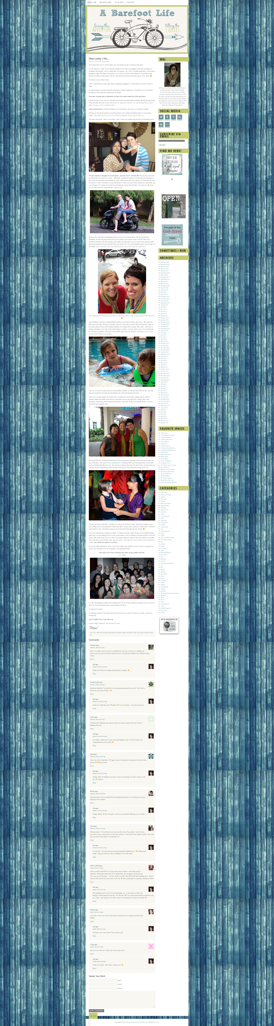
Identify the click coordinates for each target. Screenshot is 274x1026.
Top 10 (163, 600)
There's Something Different (169, 482)
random (163, 582)
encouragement (165, 531)
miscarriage (164, 574)
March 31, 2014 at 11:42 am (97, 828)
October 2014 (164, 326)
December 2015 (165, 296)
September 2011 (165, 405)
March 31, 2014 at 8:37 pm (100, 848)
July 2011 (163, 410)
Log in (157, 1022)
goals (162, 550)
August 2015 (164, 305)
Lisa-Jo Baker (164, 459)
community (164, 520)
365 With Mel (106, 2)
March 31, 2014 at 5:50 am (97, 685)
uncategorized (165, 604)
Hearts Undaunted (166, 454)
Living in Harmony (166, 461)
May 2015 (164, 311)
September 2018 (165, 273)
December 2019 (165, 264)
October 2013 (164, 352)
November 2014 (165, 324)
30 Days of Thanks (166, 495)
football (163, 544)
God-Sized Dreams (166, 552)
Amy (91, 826)
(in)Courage (164, 433)
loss (162, 565)
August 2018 (164, 275)
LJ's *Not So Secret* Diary (168, 465)
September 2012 (165, 380)
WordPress (152, 1022)
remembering (129, 632)
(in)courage (164, 493)
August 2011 (164, 408)
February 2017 (165, 283)
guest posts (164, 555)
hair (162, 557)
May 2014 (164, 337)
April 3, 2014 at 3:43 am (99, 889)
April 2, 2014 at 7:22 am (96, 868)
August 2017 (164, 281)
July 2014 (163, 333)
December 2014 (165, 322)
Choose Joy (164, 444)
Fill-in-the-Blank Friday (167, 537)
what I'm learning (144, 632)
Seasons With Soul (166, 474)
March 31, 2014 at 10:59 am (97, 794)
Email (119, 984)
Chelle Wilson (165, 441)
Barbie (92, 791)
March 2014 (164, 341)
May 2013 (164, 363)
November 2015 (165, 298)
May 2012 (164, 388)
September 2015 (165, 303)
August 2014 (164, 331)
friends (114, 632)
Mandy (92, 910)
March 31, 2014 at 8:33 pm (100, 736)
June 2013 (164, 361)
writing (163, 612)
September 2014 (165, 328)
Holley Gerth (164, 456)
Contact (131, 2)
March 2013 (164, 367)
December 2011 (165, 399)
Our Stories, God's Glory (167, 471)
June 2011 (164, 412)
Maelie (123, 632)
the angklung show (115, 463)
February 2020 (165, 262)
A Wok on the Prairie (167, 439)
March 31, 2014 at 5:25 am (97, 647)
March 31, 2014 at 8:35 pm (100, 810)
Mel (100, 61)
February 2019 (165, 266)
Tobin (134, 632)
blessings (105, 632)
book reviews (164, 510)
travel (138, 632)
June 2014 (164, 335)
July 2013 (163, 358)
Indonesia (118, 632)
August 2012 (164, 382)
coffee (162, 518)
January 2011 (164, 423)
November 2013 (165, 350)
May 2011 (164, 414)
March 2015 (164, 316)
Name (119, 980)
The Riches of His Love (167, 480)
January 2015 (164, 320)
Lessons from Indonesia (167, 563)
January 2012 (164, 397)
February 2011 (165, 420)
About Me (91, 2)
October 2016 (164, 288)
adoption (163, 497)
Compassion (164, 522)
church (163, 514)
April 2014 (164, 339)
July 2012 (163, 384)
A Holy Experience (166, 437)
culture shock (164, 527)
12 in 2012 (119, 2)
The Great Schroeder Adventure (170, 593)
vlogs (162, 606)
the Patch (163, 595)
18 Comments (105, 61)
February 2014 (165, 343)
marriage (163, 572)
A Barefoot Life (137, 29)
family (110, 632)
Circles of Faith (165, 516)
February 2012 (165, 395)
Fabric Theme (130, 1022)
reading (163, 585)
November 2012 (165, 375)
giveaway (163, 548)
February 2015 (165, 318)
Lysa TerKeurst (165, 467)
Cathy (92, 717)
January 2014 (164, 346)
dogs (162, 529)
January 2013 (164, 371)
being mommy (165, 505)
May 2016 (164, 292)
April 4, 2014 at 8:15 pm (96, 912)
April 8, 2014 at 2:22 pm (99, 961)
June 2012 (164, 386)
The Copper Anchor (166, 478)
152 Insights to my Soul (167, 435)
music (162, 576)
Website (119, 988)
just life (163, 561)
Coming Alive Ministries (168, 448)
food (162, 542)
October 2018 (164, 271)
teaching (163, 591)
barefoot (163, 501)
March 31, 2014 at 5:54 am (97, 719)
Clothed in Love (165, 446)
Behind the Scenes (166, 503)
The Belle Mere (165, 476)
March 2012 (164, 393)
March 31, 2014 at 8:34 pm (100, 773)
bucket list (164, 512)
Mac (162, 567)
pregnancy (164, 580)
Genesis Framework (142, 1022)
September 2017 (165, 279)
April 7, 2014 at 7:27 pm (96, 947)
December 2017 (165, 277)
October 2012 (164, 378)
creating (163, 525)
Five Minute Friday (166, 540)
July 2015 (163, 307)
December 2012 (165, 373)
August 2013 (164, 356)
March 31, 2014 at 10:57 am (97, 756)
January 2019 (164, 268)
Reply (92, 659)
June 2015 (164, 309)
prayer (162, 578)
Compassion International (168, 450)
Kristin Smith (94, 682)
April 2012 (164, 390)
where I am (164, 610)
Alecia (92, 944)
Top (94, 1016)
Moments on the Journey (168, 469)
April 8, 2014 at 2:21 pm (99, 929)
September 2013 (165, 354)
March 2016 (164, 294)
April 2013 (164, 365)
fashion (163, 535)
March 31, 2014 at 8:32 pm (100, 667)
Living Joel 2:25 (165, 463)
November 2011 (165, 401)
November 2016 (165, 286)
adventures (99, 632)
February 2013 (165, 369)
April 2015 (164, 313)
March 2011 (164, 418)
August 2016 (164, 290)
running (163, 589)
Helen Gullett (94, 865)
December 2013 (165, 348)
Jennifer (93, 645)
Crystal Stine (164, 452)
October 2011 (164, 403)
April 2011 (164, 416)
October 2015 (164, 301)
